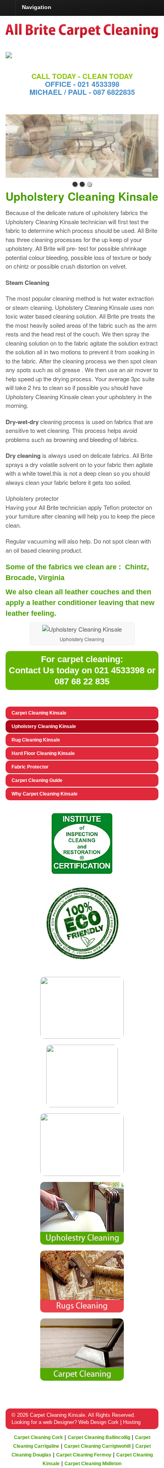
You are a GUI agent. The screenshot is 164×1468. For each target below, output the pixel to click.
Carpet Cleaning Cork (38, 1437)
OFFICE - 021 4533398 (82, 84)
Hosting (132, 1422)
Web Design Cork (98, 1422)
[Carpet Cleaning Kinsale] (82, 36)
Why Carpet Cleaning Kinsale (45, 794)
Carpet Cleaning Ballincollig (99, 1437)
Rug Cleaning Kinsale (36, 740)
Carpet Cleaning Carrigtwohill (97, 1446)
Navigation (36, 7)
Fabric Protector (30, 767)
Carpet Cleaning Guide (37, 780)
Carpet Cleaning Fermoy (83, 1455)
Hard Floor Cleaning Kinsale (43, 753)
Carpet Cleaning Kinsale (39, 713)
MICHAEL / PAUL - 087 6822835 (82, 92)
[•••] (82, 146)
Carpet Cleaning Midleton (92, 1463)
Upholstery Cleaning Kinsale (44, 726)
